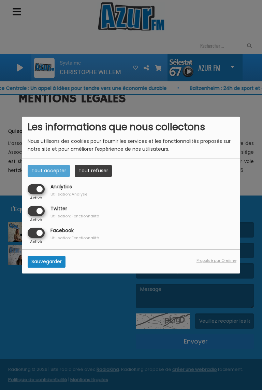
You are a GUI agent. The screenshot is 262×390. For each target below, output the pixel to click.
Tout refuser (93, 170)
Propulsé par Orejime (216, 260)
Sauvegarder (46, 261)
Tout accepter (48, 170)
